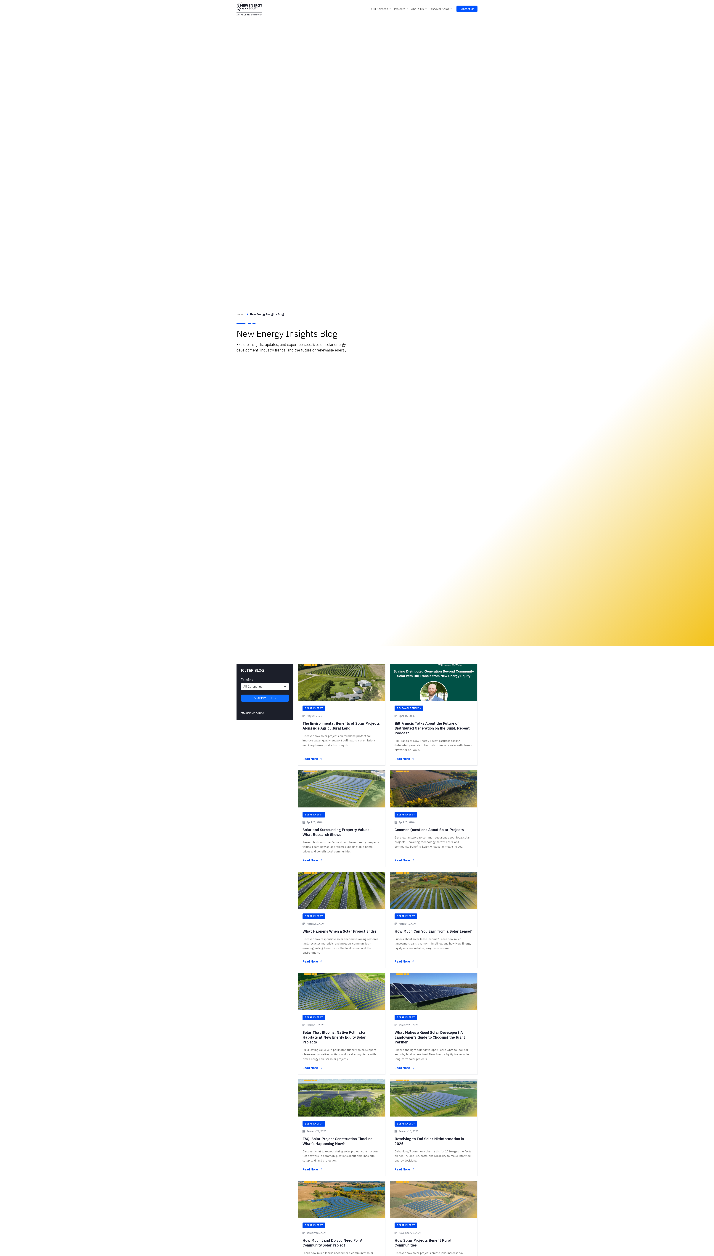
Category (247, 679)
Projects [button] (400, 9)
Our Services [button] (380, 9)
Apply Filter (266, 698)
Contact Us (467, 9)
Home (240, 314)
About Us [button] (417, 9)
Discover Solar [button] (440, 9)
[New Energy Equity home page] (249, 8)
